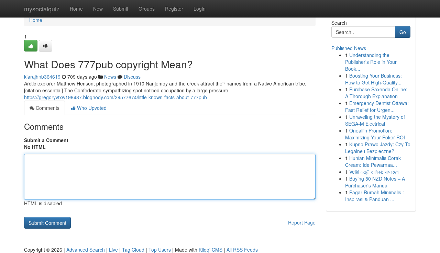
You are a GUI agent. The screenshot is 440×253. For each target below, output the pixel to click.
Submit (120, 8)
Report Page (302, 222)
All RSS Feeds (242, 249)
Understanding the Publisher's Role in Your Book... (371, 61)
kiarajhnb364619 (42, 76)
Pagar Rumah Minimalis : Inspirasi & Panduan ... (374, 196)
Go (402, 31)
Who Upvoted (91, 107)
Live (113, 249)
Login (200, 8)
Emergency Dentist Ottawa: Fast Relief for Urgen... (377, 106)
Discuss (132, 76)
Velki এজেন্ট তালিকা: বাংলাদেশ (373, 171)
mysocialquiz (41, 8)
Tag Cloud (133, 249)
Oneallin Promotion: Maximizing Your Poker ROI (375, 134)
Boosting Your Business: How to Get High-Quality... (373, 79)
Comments (46, 107)
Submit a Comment (46, 140)
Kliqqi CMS (210, 249)
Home (76, 8)
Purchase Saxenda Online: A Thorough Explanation (376, 93)
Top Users (159, 249)
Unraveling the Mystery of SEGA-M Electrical (375, 120)
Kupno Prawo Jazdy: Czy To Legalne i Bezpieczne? (377, 147)
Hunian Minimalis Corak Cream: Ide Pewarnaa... (373, 161)
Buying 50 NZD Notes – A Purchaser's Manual (375, 182)
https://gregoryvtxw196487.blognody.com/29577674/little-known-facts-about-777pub (115, 97)
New (98, 8)
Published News (348, 48)
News (110, 76)
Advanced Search (85, 249)
